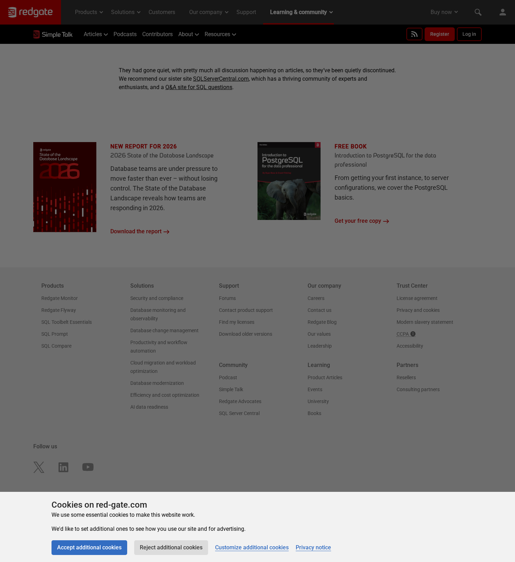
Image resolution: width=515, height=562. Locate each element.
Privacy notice (313, 547)
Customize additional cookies (252, 547)
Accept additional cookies (89, 547)
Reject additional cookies (171, 547)
